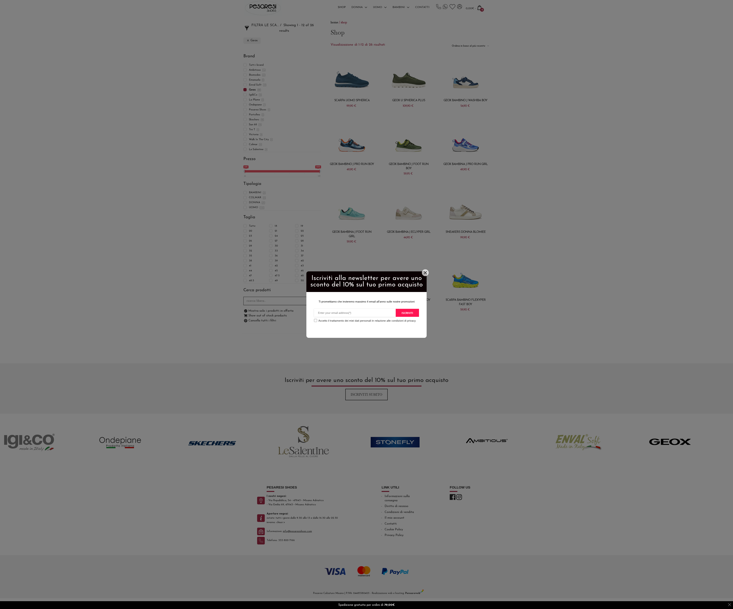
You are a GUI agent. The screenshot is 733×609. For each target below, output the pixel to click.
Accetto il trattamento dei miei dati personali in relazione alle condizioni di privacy (367, 320)
